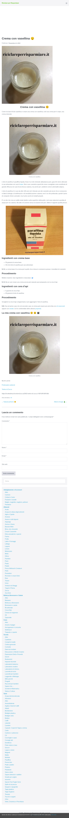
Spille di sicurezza (11, 784)
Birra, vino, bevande (11, 529)
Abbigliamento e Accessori (13, 490)
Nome (4, 447)
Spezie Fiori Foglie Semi (13, 782)
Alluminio (8, 698)
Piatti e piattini (9, 765)
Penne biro (8, 762)
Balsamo (8, 600)
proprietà (38, 308)
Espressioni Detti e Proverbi (14, 654)
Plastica (7, 767)
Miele (6, 553)
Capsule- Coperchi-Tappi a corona (16, 728)
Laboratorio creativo (11, 666)
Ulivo (6, 799)
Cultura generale (10, 644)
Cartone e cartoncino (11, 733)
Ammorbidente (9, 703)
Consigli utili (9, 740)
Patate (7, 566)
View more (53, 814)
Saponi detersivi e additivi (13, 774)
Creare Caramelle (10, 531)
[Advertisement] (34, 19)
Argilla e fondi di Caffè (12, 706)
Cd (6, 735)
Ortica (7, 556)
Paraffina (8, 760)
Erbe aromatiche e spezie (13, 534)
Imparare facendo (10, 661)
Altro (6, 492)
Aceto (7, 509)
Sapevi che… (9, 686)
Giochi (7, 657)
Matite (7, 755)
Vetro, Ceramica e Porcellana (14, 801)
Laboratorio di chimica (12, 669)
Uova (6, 583)
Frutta (7, 539)
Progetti (7, 681)
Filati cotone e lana (11, 745)
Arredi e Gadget (10, 625)
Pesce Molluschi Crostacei (13, 568)
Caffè (6, 720)
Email (4, 456)
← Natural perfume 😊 (9, 402)
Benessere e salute (11, 605)
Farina (7, 536)
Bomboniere (9, 711)
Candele (7, 725)
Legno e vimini (9, 750)
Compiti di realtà (10, 642)
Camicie (7, 495)
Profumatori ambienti (8, 385)
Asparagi (8, 522)
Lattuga (7, 544)
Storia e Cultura (10, 691)
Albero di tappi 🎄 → (60, 402)
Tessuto (7, 794)
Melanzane (8, 551)
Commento (6, 421)
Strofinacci (8, 630)
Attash (7, 708)
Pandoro (7, 558)
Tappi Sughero (9, 792)
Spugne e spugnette (11, 787)
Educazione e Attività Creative (14, 652)
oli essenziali (60, 306)
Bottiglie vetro (9, 716)
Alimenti (6, 507)
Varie (5, 693)
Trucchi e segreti (10, 797)
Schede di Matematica (12, 688)
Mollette (7, 757)
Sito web (4, 464)
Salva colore (9, 772)
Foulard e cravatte (10, 499)
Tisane (7, 580)
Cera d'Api (8, 610)
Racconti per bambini (12, 684)
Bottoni (7, 718)
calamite (7, 723)
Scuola (6, 634)
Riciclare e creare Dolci (12, 576)
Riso (6, 578)
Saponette (8, 617)
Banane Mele (9, 526)
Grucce (7, 747)
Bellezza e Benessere (12, 603)
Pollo (6, 571)
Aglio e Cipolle (9, 514)
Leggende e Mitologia (12, 676)
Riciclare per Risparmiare (10, 3)
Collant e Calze (10, 497)
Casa (5, 620)
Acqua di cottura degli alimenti (14, 512)
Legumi (7, 546)
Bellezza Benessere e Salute (13, 595)
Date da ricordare (10, 649)
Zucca (7, 590)
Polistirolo (8, 770)
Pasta (7, 563)
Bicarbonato (9, 607)
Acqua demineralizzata (12, 696)
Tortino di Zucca (7, 389)
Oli (11, 397)
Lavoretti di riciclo (10, 671)
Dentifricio (8, 743)
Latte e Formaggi (10, 541)
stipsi (21, 184)
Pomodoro (8, 573)
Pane (6, 561)
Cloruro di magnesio (11, 612)
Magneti (7, 752)
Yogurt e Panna (10, 588)
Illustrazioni (8, 659)
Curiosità (8, 647)
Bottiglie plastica (10, 713)
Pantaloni (8, 504)
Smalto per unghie (11, 777)
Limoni (7, 549)
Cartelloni (8, 639)
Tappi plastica (9, 789)
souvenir (7, 779)
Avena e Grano (10, 524)
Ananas (7, 517)
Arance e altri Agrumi (11, 519)
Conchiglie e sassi (11, 738)
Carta (6, 730)
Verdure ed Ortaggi (11, 585)
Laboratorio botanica (11, 664)
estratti (11, 308)
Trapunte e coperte (11, 632)
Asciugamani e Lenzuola (13, 627)
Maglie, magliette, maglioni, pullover (16, 502)
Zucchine (8, 593)
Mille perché (9, 679)
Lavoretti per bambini (11, 674)
